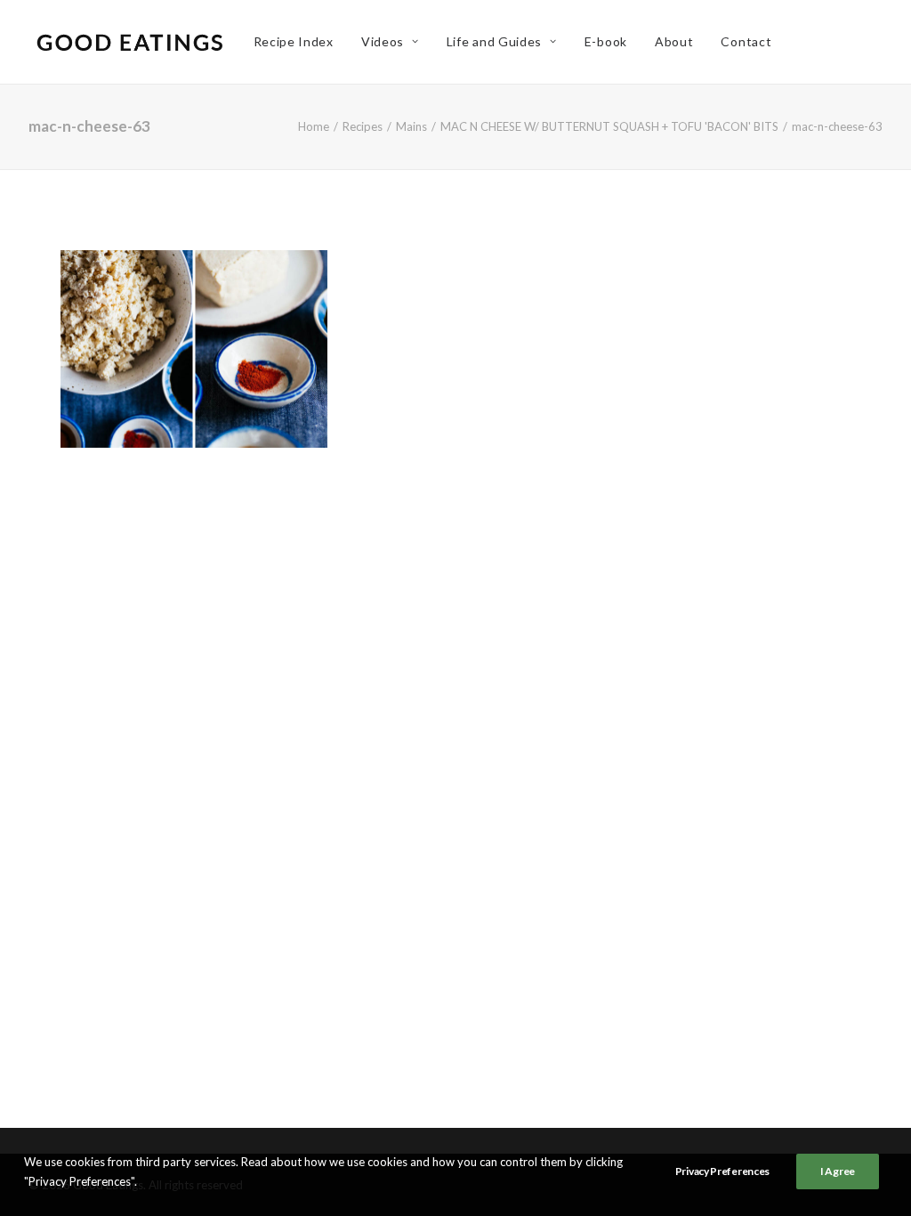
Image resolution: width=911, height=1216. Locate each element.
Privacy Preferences (722, 1171)
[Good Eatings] (129, 42)
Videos (382, 41)
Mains (411, 126)
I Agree (837, 1171)
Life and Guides (495, 41)
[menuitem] (293, 42)
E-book (605, 41)
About (674, 41)
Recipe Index (294, 41)
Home (313, 126)
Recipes (363, 126)
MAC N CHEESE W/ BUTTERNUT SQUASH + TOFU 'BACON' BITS (609, 126)
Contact (746, 41)
